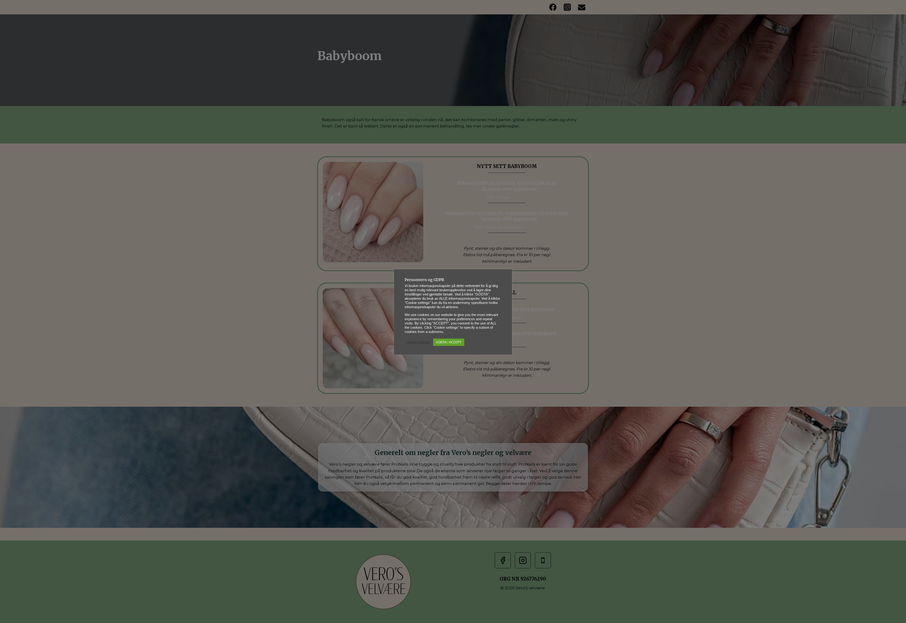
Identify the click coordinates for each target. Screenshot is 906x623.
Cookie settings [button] (418, 342)
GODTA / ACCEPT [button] (448, 342)
